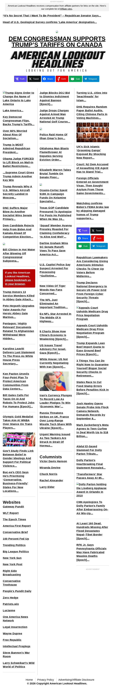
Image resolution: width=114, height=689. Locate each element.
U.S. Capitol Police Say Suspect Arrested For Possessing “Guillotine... (55, 270)
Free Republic (12, 639)
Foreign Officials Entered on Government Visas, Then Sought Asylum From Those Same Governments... (92, 186)
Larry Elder (47, 487)
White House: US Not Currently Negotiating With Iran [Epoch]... (54, 363)
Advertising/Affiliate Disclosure (76, 679)
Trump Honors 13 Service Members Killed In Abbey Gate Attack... (18, 296)
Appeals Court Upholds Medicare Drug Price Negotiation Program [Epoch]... (92, 331)
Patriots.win (11, 604)
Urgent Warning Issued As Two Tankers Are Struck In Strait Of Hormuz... (55, 440)
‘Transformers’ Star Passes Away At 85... (90, 476)
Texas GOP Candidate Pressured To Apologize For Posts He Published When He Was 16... (56, 213)
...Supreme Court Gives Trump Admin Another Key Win (18, 176)
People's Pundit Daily (17, 591)
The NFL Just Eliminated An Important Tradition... (54, 303)
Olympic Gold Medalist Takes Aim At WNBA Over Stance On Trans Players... (18, 422)
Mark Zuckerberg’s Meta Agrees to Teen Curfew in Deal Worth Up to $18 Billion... (92, 430)
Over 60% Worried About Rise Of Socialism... (15, 134)
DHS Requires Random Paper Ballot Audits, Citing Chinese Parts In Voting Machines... (91, 112)
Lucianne (9, 610)
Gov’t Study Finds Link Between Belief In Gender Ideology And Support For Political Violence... (18, 458)
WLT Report (11, 513)
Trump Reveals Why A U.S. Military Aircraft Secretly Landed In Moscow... (17, 192)
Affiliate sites (66, 9)
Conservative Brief (15, 532)
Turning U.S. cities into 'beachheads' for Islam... (91, 96)
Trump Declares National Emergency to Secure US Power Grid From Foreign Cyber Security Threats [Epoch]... (91, 292)
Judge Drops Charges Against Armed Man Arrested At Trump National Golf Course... (55, 116)
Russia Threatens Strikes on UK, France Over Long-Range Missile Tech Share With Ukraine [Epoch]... (56, 420)
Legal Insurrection (15, 626)
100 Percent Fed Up (16, 538)
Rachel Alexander (51, 480)
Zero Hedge (10, 597)
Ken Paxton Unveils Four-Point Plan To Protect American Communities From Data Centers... (16, 381)
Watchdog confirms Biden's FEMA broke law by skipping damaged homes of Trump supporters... (92, 211)
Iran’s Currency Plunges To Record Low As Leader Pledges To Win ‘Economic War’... (56, 401)
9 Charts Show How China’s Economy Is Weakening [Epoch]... (54, 335)
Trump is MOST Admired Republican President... (16, 148)
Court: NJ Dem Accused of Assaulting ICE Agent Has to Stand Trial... (92, 168)
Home (29, 679)
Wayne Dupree (12, 633)
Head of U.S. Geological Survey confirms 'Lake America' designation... (50, 22)
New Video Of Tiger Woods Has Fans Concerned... (52, 289)
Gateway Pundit (13, 506)
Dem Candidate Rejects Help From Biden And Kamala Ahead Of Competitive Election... (18, 231)
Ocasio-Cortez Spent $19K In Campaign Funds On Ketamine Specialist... (53, 196)
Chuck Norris (48, 474)
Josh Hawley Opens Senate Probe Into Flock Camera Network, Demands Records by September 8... (92, 411)
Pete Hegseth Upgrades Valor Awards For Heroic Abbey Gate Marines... (18, 311)
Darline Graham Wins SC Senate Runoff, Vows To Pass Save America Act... (54, 249)
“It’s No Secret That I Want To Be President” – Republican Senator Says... (52, 15)
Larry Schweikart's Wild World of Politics (19, 664)
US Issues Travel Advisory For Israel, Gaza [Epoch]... (53, 349)
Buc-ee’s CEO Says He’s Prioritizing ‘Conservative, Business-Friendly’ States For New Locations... (16, 482)
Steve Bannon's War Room (16, 654)
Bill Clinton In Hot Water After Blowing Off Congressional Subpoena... (19, 255)
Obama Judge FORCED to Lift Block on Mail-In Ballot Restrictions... (18, 162)
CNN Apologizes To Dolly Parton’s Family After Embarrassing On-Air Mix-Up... (92, 508)
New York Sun (12, 557)
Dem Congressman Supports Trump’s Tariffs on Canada (57, 42)
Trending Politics (14, 545)
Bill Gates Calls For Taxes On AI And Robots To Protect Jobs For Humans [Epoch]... (18, 401)
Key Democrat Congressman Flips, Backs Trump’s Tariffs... (18, 120)
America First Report (17, 525)
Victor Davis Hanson (53, 461)
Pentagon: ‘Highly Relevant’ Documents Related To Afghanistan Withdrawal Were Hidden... (18, 331)
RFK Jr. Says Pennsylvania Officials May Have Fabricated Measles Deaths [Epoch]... (91, 552)
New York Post (12, 564)
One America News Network (15, 618)
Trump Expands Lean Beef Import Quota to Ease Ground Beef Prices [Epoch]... (90, 349)
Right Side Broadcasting (12, 572)
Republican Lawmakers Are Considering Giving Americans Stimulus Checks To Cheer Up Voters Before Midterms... (92, 267)
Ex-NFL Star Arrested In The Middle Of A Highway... (55, 317)
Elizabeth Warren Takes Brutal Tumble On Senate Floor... (55, 173)
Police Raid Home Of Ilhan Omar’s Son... (53, 136)
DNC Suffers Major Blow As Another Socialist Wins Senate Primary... (17, 213)
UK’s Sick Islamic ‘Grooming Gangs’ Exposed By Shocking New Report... (91, 152)
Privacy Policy (45, 679)
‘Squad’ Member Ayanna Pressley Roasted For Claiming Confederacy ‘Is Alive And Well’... (56, 231)
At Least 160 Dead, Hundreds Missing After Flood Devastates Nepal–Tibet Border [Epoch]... (92, 531)
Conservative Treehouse (11, 583)
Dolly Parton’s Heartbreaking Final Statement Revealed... (91, 464)
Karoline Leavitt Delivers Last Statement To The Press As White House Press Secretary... (19, 356)
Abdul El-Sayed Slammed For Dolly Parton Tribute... (89, 450)
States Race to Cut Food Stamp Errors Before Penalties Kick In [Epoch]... (92, 388)
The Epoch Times (14, 519)
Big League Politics (16, 551)
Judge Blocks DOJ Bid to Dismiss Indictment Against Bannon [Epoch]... (55, 98)
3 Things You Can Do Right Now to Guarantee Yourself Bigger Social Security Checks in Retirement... (92, 368)
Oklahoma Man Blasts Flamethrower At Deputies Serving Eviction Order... (54, 154)
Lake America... (13, 110)
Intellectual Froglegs (16, 646)
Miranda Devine (50, 467)
